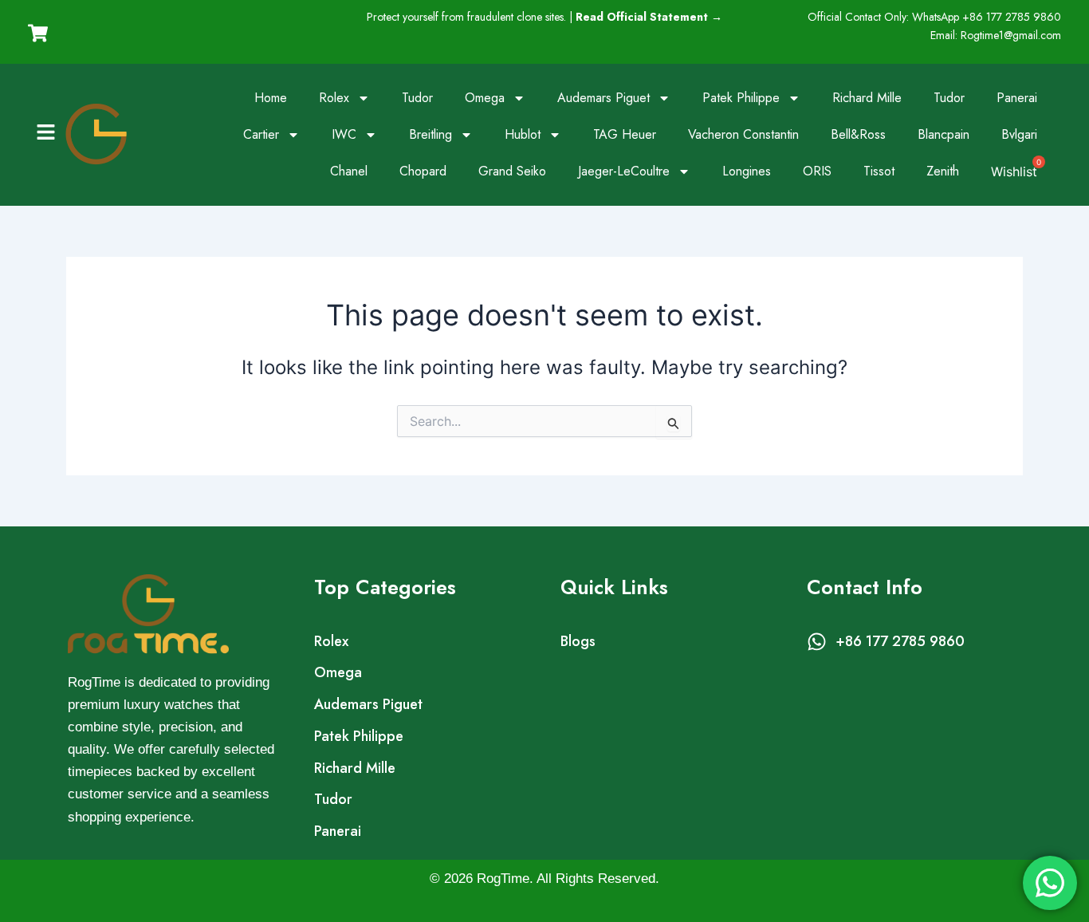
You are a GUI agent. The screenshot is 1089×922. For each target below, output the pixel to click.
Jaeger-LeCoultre (624, 171)
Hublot (523, 134)
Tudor (417, 98)
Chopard (422, 171)
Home (270, 98)
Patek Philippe (741, 98)
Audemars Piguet (603, 98)
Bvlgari (1019, 134)
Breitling (430, 134)
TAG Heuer (624, 134)
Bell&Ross (858, 134)
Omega (485, 98)
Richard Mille (867, 98)
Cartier (261, 134)
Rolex (334, 98)
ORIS (817, 171)
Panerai (1017, 98)
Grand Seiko (512, 171)
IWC (344, 134)
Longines (746, 171)
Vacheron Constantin (743, 134)
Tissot (878, 171)
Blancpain (943, 134)
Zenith (942, 171)
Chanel (349, 171)
